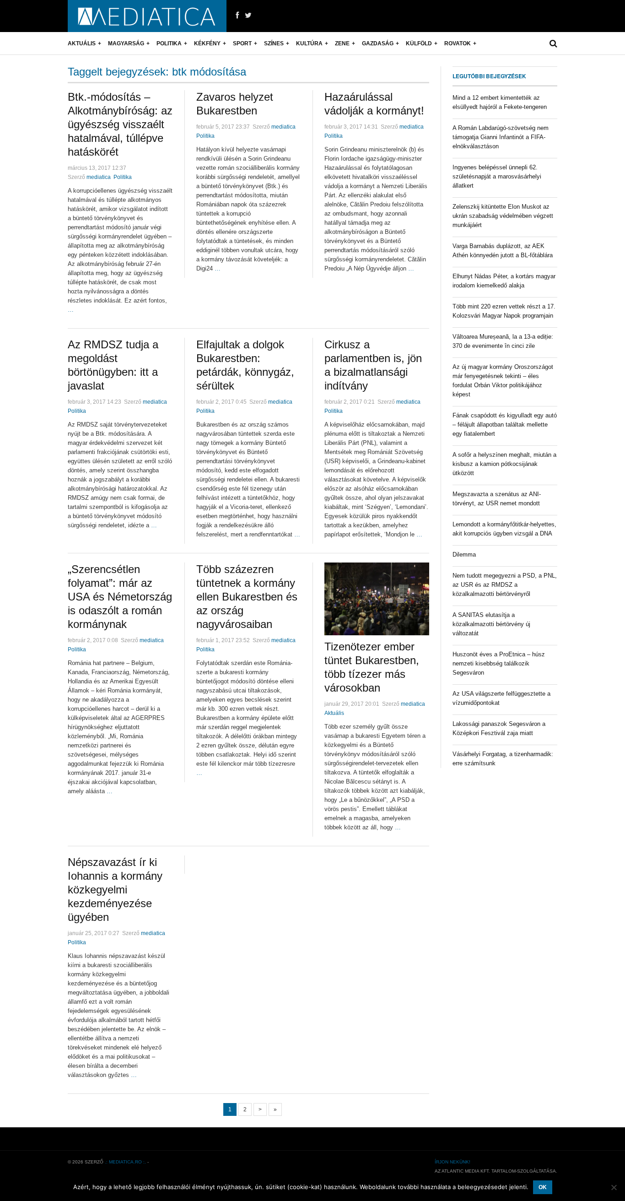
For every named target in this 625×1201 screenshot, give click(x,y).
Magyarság (126, 43)
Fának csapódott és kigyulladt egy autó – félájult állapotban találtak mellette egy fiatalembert (505, 424)
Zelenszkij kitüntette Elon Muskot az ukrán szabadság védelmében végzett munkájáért (503, 215)
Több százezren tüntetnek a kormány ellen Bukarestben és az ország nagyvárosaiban (246, 596)
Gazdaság (377, 43)
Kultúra (309, 43)
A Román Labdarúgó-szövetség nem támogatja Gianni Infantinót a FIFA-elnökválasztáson (501, 137)
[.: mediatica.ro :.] (147, 16)
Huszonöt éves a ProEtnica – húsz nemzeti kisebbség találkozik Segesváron (499, 663)
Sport (242, 43)
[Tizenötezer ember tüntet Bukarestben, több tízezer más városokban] (376, 599)
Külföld (419, 43)
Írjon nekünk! (452, 1161)
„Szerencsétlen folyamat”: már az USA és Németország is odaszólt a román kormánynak (120, 596)
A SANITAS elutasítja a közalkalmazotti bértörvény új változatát (491, 624)
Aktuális (82, 43)
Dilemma (464, 554)
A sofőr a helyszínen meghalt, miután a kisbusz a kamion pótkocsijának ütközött (504, 463)
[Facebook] (237, 15)
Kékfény (207, 43)
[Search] (553, 43)
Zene (342, 43)
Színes (274, 43)
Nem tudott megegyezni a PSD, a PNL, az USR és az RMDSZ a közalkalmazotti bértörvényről (505, 584)
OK (543, 1187)
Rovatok (457, 43)
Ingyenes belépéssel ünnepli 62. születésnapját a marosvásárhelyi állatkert (497, 176)
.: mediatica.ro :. (125, 1161)
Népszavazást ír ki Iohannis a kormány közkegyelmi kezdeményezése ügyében (115, 889)
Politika (169, 43)
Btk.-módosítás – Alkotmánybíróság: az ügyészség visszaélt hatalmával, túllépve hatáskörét (120, 124)
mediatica (98, 177)
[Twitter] (248, 15)
